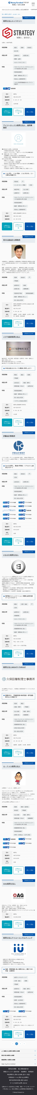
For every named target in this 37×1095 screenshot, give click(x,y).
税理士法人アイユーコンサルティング (17, 938)
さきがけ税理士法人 (11, 555)
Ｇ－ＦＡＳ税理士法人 (11, 766)
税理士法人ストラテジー (12, 21)
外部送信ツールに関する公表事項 (18, 1077)
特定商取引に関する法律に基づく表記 (18, 1074)
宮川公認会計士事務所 (11, 240)
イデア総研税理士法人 (11, 337)
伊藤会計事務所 (9, 436)
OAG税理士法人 (9, 884)
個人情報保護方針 (23, 1069)
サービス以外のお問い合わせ (18, 1083)
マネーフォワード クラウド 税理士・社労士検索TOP (15, 9)
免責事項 (23, 1071)
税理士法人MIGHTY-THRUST (14, 667)
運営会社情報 (12, 1069)
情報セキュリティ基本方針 (11, 1071)
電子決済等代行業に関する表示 (18, 1080)
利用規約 (31, 1071)
